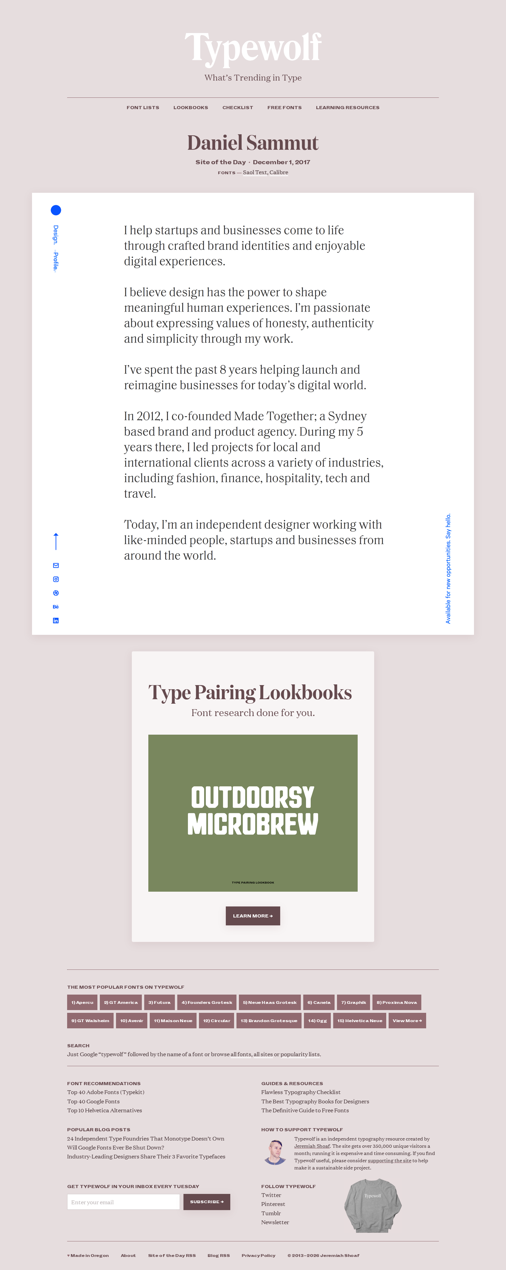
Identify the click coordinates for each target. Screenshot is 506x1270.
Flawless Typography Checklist (301, 1092)
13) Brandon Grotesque (269, 1021)
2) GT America (121, 1002)
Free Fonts (284, 107)
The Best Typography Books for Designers (315, 1101)
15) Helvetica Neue (359, 1021)
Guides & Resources (292, 1083)
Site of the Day (172, 1255)
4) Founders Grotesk (206, 1002)
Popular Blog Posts (98, 1129)
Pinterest (273, 1204)
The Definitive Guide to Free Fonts (305, 1110)
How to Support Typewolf (302, 1129)
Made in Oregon (88, 1255)
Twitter (271, 1195)
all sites (263, 1054)
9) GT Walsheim (90, 1021)
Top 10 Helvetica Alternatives (104, 1110)
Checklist (237, 107)
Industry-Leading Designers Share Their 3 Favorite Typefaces (146, 1156)
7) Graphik (353, 1002)
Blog (219, 1255)
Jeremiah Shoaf (312, 1145)
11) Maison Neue (173, 1021)
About (128, 1255)
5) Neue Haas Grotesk (270, 1002)
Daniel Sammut (253, 141)
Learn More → (253, 916)
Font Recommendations (104, 1083)
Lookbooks (190, 107)
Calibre (279, 172)
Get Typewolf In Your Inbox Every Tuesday (133, 1186)
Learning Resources (348, 107)
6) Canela (319, 1002)
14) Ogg (317, 1021)
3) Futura (159, 1002)
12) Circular (216, 1021)
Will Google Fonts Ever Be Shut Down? (115, 1147)
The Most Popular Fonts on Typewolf (126, 987)
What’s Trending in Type (253, 77)
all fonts (241, 1054)
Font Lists (143, 107)
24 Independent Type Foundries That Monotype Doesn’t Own (145, 1138)
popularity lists (300, 1054)
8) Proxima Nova (397, 1002)
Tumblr (271, 1213)
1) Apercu (82, 1002)
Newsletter (275, 1222)
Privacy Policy (258, 1255)
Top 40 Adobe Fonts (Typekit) (106, 1092)
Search (78, 1045)
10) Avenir (131, 1021)
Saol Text (255, 172)
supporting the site (389, 1160)
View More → (407, 1021)
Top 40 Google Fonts (93, 1101)
